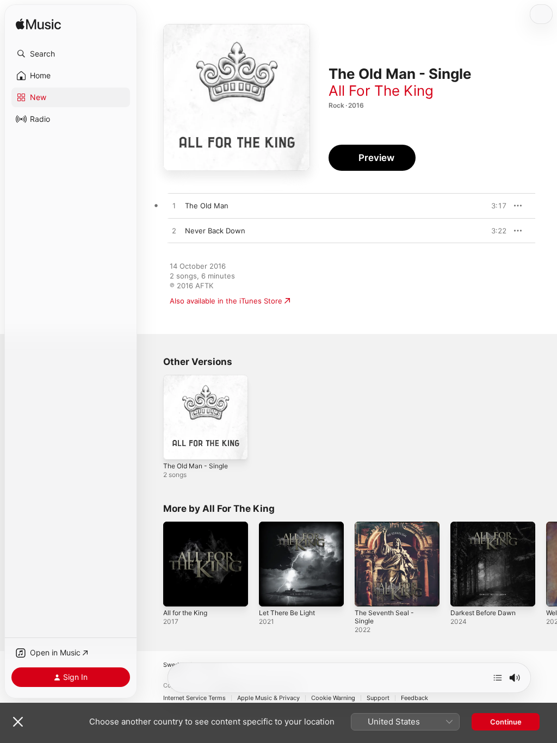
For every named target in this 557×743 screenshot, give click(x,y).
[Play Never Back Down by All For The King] (174, 231)
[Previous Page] (152, 564)
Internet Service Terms (194, 698)
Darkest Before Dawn (483, 613)
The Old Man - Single (195, 466)
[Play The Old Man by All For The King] (174, 206)
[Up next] (497, 677)
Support (378, 698)
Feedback (414, 698)
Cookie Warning (333, 698)
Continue (506, 721)
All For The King (381, 90)
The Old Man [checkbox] (206, 205)
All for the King (185, 613)
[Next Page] (546, 564)
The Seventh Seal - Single (384, 617)
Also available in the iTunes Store (226, 300)
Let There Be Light (287, 613)
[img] (38, 24)
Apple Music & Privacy (268, 698)
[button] (70, 54)
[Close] (18, 722)
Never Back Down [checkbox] (215, 230)
